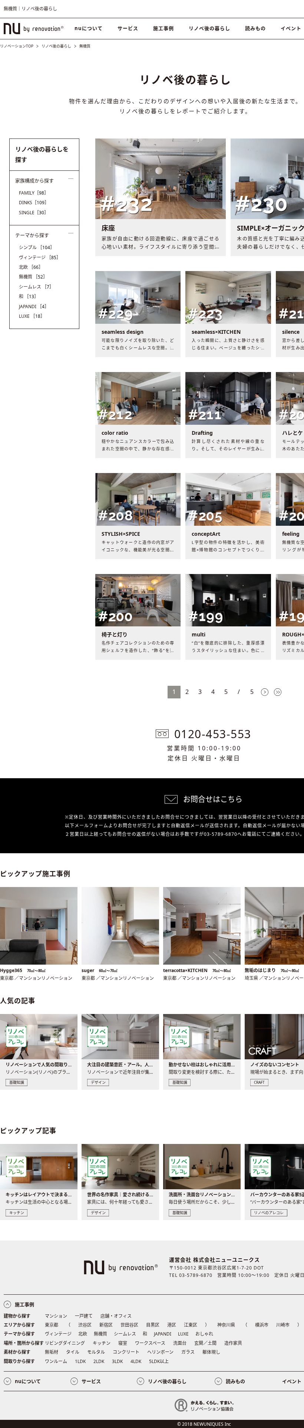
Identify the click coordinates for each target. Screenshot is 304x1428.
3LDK (117, 1361)
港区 (171, 1325)
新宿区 (106, 1325)
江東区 (190, 1325)
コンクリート (126, 1352)
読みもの (255, 28)
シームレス (36, 287)
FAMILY (34, 193)
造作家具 (233, 1343)
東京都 (51, 1325)
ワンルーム (56, 1361)
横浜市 (261, 1325)
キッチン (101, 1343)
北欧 (31, 267)
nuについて (89, 28)
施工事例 (163, 28)
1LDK (80, 1361)
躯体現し (211, 1352)
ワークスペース (150, 1343)
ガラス (188, 1352)
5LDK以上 (159, 1361)
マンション (56, 1316)
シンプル (36, 247)
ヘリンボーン (160, 1352)
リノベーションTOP (16, 46)
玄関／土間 (205, 1343)
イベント (291, 1381)
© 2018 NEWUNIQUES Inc (204, 1424)
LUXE (32, 316)
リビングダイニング (65, 1343)
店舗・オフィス (116, 1316)
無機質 (33, 277)
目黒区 (152, 1325)
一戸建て (84, 1316)
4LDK (135, 1361)
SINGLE (34, 212)
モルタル (96, 1352)
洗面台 (179, 1343)
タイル (72, 1352)
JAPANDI (34, 306)
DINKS (34, 202)
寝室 (122, 1343)
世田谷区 (129, 1325)
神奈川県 (226, 1325)
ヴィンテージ (40, 257)
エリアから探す (19, 1325)
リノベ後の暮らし (209, 28)
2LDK (98, 1361)
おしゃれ (204, 1334)
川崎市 (283, 1325)
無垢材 (51, 1352)
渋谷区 (85, 1325)
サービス (128, 28)
